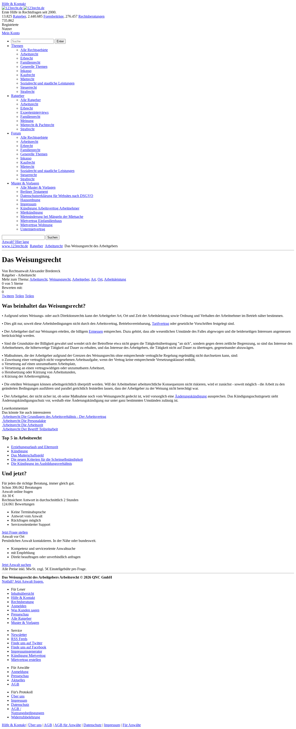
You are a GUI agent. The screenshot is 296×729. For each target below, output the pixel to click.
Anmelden (18, 606)
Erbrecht (26, 58)
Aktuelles (18, 680)
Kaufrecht (27, 75)
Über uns (18, 696)
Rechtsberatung (22, 602)
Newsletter (19, 635)
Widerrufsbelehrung (25, 717)
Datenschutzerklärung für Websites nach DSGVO (56, 196)
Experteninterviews (34, 112)
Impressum (28, 204)
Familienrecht (30, 62)
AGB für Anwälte (67, 725)
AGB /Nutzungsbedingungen (27, 711)
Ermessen (96, 331)
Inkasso (25, 71)
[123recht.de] (23, 8)
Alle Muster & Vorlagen (38, 187)
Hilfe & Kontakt (14, 4)
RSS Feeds (19, 639)
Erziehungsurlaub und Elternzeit (34, 447)
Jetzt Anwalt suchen (16, 565)
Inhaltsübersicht (22, 593)
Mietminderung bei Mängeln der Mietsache (51, 217)
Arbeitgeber (80, 279)
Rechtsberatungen (91, 16)
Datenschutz (20, 705)
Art (93, 279)
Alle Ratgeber (30, 100)
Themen (17, 46)
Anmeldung (19, 672)
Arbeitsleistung (115, 279)
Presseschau (20, 614)
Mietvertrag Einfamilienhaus (41, 221)
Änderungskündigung (191, 396)
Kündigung (19, 451)
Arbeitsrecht (29, 54)
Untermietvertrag (32, 229)
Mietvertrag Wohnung (36, 225)
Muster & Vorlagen (25, 183)
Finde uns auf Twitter (26, 643)
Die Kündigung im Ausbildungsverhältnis (41, 464)
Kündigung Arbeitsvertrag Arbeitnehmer (49, 208)
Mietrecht (27, 79)
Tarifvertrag (160, 323)
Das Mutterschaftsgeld (27, 455)
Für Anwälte (132, 725)
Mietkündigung (31, 212)
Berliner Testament (34, 192)
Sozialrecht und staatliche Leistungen (47, 83)
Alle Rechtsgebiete (34, 50)
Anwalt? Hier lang (15, 242)
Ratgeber (19, 16)
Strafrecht (27, 92)
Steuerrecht (28, 87)
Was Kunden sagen (25, 610)
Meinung (27, 121)
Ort (100, 279)
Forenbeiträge (53, 16)
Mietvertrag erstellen (26, 660)
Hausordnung (30, 200)
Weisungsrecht (60, 279)
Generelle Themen (33, 67)
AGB (15, 684)
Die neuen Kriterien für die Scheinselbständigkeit (47, 459)
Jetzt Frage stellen (15, 532)
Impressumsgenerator (26, 651)
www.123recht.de (15, 246)
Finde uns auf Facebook (28, 647)
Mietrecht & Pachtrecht (37, 125)
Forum (16, 133)
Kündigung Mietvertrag (28, 655)
